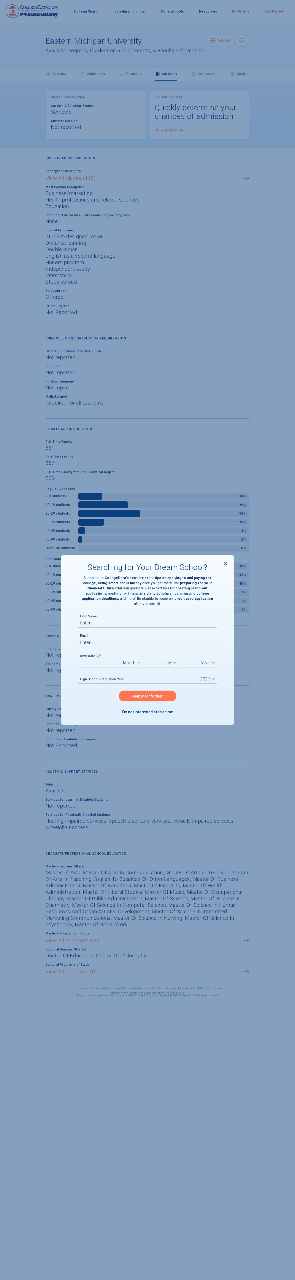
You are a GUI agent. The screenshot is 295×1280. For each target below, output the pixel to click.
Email (84, 636)
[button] (99, 656)
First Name (88, 616)
